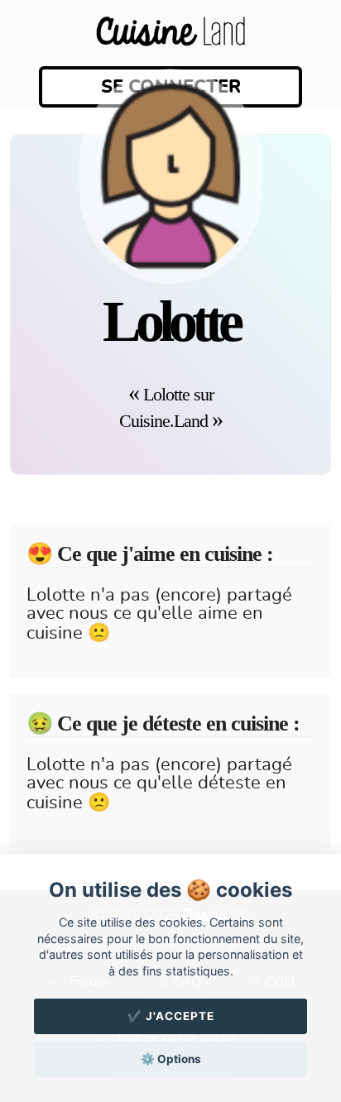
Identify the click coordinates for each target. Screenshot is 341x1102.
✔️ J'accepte (170, 1016)
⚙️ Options (171, 1059)
